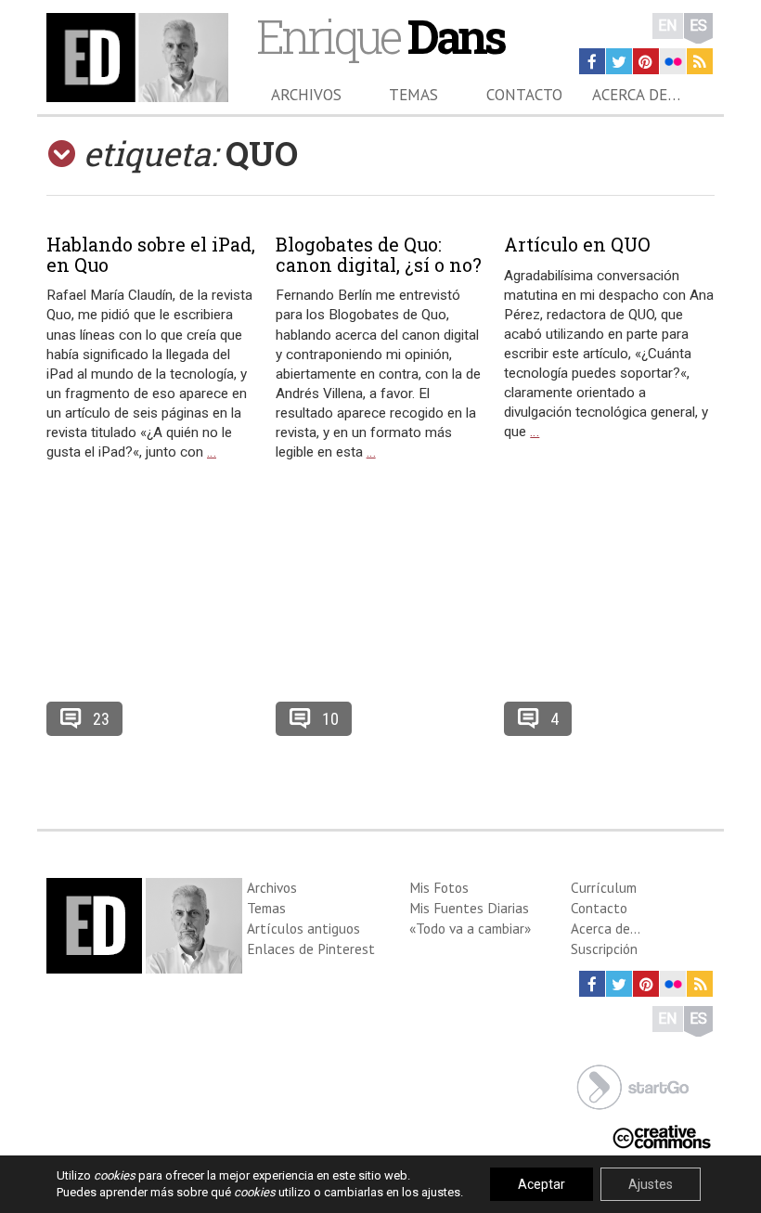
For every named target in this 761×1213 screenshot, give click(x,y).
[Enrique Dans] (137, 57)
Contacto (524, 94)
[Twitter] (619, 61)
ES (698, 25)
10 (330, 719)
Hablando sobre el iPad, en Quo (150, 254)
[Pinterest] (646, 61)
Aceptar (541, 1184)
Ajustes (650, 1184)
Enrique (380, 36)
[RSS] (700, 61)
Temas (413, 94)
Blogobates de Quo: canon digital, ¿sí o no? (379, 254)
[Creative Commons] (662, 1135)
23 (101, 719)
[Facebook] (592, 61)
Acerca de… (636, 94)
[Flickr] (673, 61)
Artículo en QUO (577, 244)
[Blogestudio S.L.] (632, 1085)
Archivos (306, 94)
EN (667, 25)
